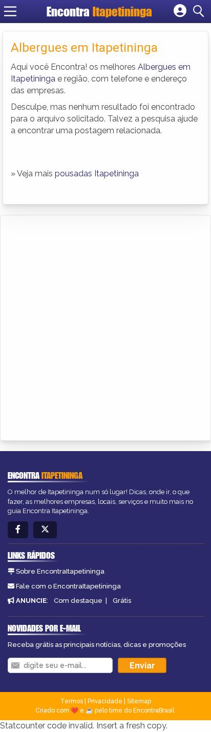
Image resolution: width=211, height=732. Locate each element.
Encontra (99, 11)
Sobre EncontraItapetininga (60, 571)
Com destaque (78, 600)
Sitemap (139, 701)
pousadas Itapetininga (97, 173)
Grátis (122, 600)
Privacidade (105, 701)
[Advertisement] (105, 326)
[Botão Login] (180, 11)
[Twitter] (45, 529)
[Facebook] (18, 529)
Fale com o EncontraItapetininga (68, 586)
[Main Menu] (10, 11)
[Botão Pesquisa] (200, 11)
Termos (71, 701)
